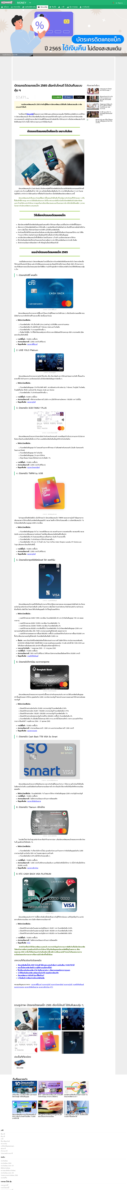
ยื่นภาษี (3, 1134)
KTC (28, 943)
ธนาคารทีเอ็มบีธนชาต (34, 801)
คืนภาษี (3, 1136)
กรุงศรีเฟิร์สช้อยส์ (32, 656)
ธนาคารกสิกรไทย (32, 868)
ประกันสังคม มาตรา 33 (7, 1166)
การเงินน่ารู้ (85, 7)
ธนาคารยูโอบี (31, 402)
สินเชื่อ (54, 7)
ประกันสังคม (4, 1161)
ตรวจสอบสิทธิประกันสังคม (8, 1170)
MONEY (21, 3)
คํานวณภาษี (4, 1151)
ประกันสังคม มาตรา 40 (7, 1173)
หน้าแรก (6, 7)
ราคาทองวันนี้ (4, 1185)
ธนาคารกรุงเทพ (32, 731)
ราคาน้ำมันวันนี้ (5, 1188)
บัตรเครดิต (43, 7)
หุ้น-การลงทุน (73, 7)
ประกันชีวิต (4, 1178)
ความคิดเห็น (58, 97)
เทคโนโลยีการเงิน (30, 7)
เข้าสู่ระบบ (120, 3)
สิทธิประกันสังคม (5, 1168)
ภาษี (63, 7)
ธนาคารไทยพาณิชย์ (33, 467)
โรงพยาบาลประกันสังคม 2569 (9, 1175)
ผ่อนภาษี (3, 1148)
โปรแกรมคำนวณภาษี (7, 1153)
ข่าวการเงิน (17, 7)
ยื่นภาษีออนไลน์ (5, 1141)
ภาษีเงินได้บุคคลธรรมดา (7, 1146)
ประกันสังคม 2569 (6, 1163)
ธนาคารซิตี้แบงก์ (32, 344)
